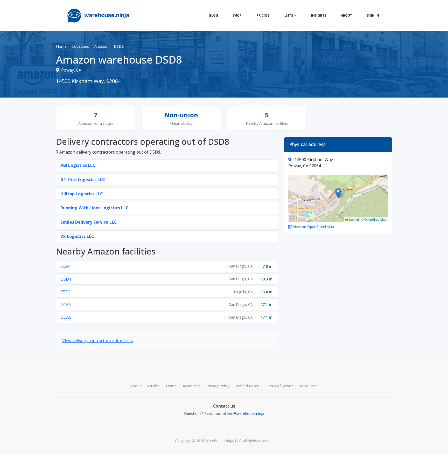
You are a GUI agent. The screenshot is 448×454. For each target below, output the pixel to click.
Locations (80, 46)
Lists (288, 15)
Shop (237, 15)
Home (61, 46)
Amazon (101, 46)
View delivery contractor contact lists (97, 340)
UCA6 (65, 317)
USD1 (65, 279)
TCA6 (65, 304)
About (346, 15)
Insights (318, 15)
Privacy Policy (218, 385)
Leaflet (353, 219)
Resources (191, 385)
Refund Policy (247, 385)
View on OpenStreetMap (313, 226)
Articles (153, 385)
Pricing (263, 15)
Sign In (373, 15)
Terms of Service (279, 385)
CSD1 (65, 292)
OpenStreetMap (375, 219)
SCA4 (65, 266)
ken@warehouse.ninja (245, 413)
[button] (338, 193)
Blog (213, 15)
